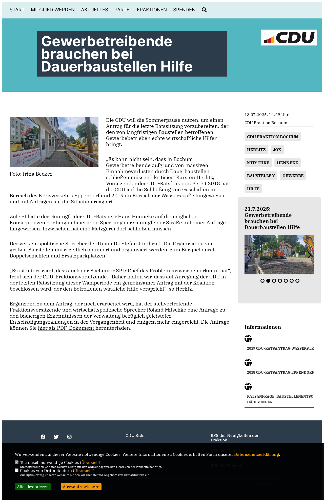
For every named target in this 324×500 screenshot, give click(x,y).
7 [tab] (297, 281)
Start (17, 9)
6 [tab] (292, 281)
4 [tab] (280, 281)
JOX (277, 149)
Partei (122, 9)
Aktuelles (94, 9)
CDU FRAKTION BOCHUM (272, 136)
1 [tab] (262, 281)
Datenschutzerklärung (256, 454)
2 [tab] (268, 281)
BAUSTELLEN (261, 175)
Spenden (184, 9)
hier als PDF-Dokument (66, 327)
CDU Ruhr (135, 435)
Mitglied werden (53, 9)
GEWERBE (293, 175)
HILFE (253, 189)
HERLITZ (256, 149)
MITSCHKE (258, 162)
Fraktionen (152, 9)
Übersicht (90, 462)
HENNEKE (287, 162)
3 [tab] (274, 281)
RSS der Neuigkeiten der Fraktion (235, 437)
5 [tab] (286, 281)
